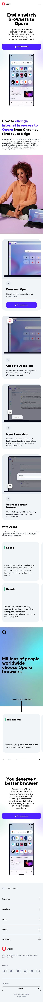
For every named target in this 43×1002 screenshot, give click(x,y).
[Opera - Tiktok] (11, 971)
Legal (4, 929)
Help (4, 919)
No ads (10, 589)
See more (29, 39)
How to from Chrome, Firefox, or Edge (20, 127)
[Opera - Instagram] (39, 971)
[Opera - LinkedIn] (32, 971)
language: (39, 4)
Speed (10, 547)
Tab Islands (13, 719)
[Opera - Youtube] (25, 971)
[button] (21, 47)
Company (6, 939)
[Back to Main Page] (6, 3)
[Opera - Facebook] (4, 971)
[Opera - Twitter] (18, 971)
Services (6, 909)
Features (6, 899)
